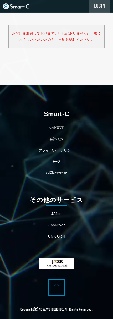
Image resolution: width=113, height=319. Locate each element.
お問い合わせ (56, 173)
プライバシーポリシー (56, 150)
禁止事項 (56, 128)
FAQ (56, 161)
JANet (56, 214)
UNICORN (56, 236)
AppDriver (56, 225)
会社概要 (56, 139)
